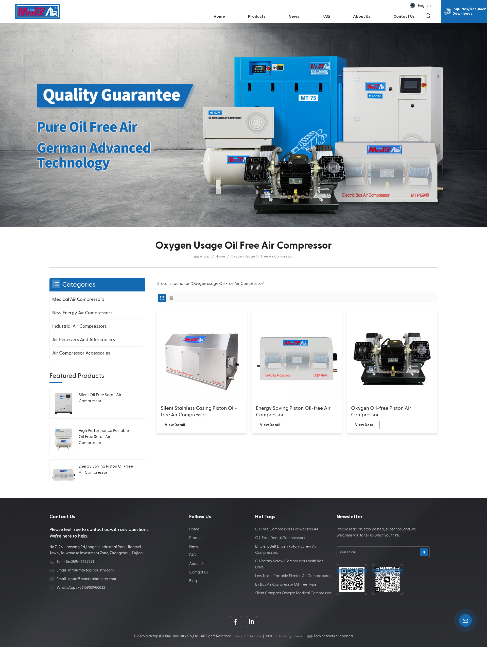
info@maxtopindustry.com (91, 570)
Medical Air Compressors (78, 299)
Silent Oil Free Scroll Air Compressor (100, 398)
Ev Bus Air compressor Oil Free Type (286, 584)
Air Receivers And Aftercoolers (83, 340)
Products (196, 538)
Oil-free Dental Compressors (280, 538)
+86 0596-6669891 (79, 562)
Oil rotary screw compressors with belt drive (289, 564)
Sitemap (254, 636)
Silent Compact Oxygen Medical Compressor (293, 593)
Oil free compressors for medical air (286, 529)
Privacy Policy (290, 636)
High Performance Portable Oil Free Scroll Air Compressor (104, 437)
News (294, 16)
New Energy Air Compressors (82, 313)
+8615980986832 (91, 587)
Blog (193, 581)
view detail (175, 425)
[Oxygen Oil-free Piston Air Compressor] (392, 356)
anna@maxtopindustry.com (92, 579)
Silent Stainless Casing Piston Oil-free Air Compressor (199, 411)
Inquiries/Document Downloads (470, 11)
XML (269, 636)
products (257, 16)
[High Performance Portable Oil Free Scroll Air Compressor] (63, 439)
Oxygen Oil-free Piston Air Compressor (381, 411)
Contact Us (404, 16)
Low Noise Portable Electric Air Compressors (292, 576)
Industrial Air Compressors (79, 326)
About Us (361, 16)
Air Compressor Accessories (81, 353)
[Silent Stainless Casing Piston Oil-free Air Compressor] (202, 356)
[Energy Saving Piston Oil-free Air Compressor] (297, 356)
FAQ (326, 16)
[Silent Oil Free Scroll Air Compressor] (63, 403)
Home (219, 16)
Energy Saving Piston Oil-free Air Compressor (293, 411)
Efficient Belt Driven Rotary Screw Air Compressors (286, 549)
